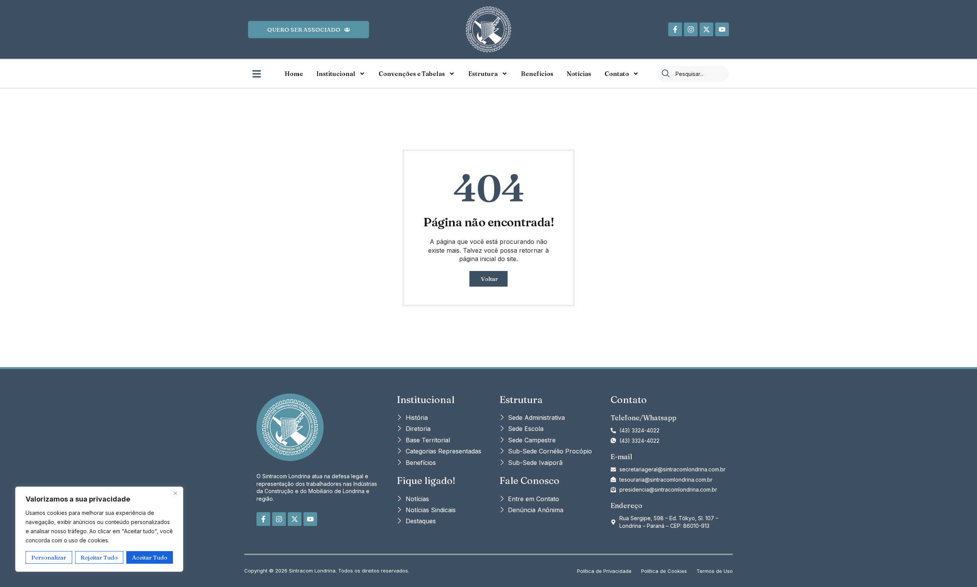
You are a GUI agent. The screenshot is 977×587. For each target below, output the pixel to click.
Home (294, 73)
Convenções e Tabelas (412, 73)
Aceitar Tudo (149, 557)
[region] (99, 529)
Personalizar (48, 557)
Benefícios (537, 73)
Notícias (579, 73)
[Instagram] (691, 29)
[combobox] (692, 74)
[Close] (175, 493)
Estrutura (483, 73)
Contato (617, 73)
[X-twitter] (706, 29)
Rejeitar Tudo (99, 557)
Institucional (335, 73)
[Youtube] (722, 29)
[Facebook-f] (675, 29)
